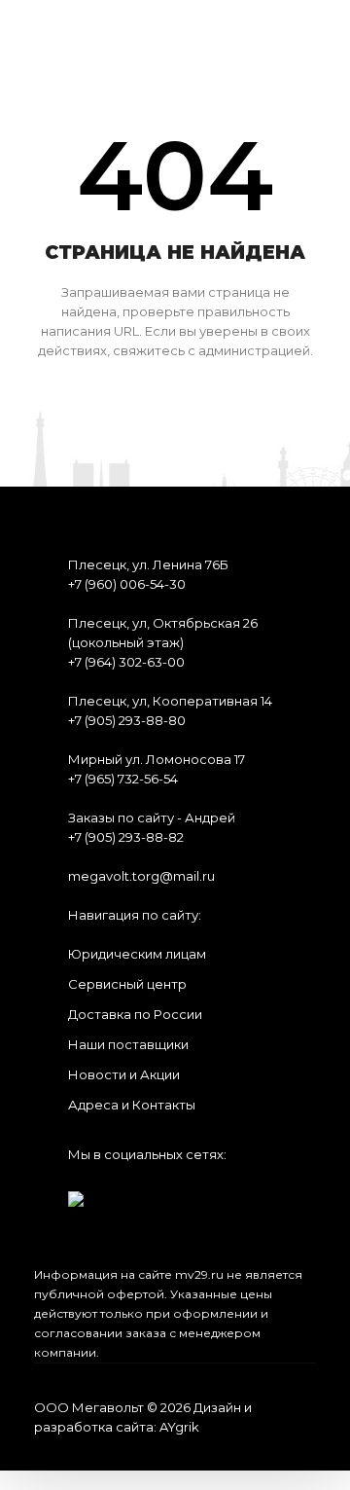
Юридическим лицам (137, 954)
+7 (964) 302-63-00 (126, 662)
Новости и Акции (124, 1074)
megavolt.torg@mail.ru (141, 876)
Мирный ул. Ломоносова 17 (156, 759)
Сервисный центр (127, 984)
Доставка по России (135, 1014)
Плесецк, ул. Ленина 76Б (148, 564)
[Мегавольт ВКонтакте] (76, 1193)
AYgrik (179, 1427)
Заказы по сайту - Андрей (151, 817)
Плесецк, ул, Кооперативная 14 (170, 701)
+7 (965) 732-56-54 (123, 778)
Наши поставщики (128, 1044)
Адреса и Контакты (131, 1104)
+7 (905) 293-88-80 (127, 720)
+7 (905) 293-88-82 (126, 837)
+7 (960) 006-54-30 (127, 584)
